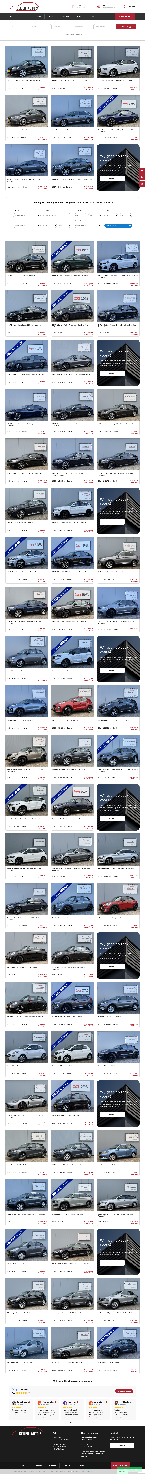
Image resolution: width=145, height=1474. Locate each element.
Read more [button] (41, 1417)
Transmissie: (79, 221)
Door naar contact (111, 225)
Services (38, 16)
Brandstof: (17, 221)
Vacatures (66, 16)
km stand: (48, 221)
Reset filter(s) (126, 27)
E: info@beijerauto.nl (60, 1449)
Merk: (47, 211)
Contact (94, 16)
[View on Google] (14, 1403)
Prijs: (107, 211)
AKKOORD (122, 1471)
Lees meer (112, 178)
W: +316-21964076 (60, 1447)
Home (12, 16)
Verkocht (80, 16)
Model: (16, 211)
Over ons (51, 16)
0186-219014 (82, 8)
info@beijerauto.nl (108, 8)
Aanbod (24, 16)
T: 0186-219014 (59, 1444)
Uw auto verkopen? (125, 16)
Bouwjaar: (78, 211)
